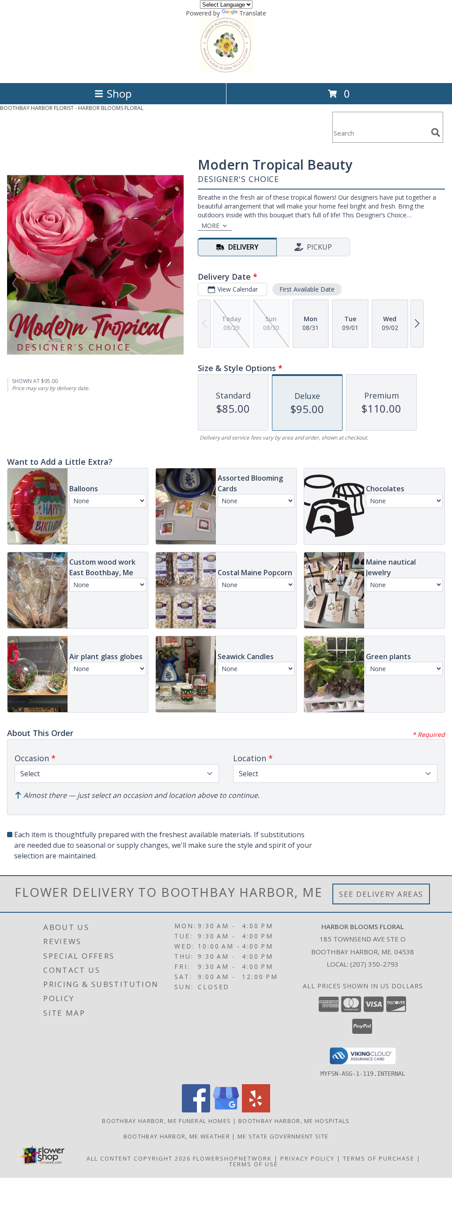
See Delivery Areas (381, 894)
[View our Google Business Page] (226, 1110)
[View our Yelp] (256, 1110)
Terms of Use (253, 1164)
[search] (436, 132)
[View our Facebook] (196, 1110)
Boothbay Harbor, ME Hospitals (294, 1121)
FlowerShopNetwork (232, 1158)
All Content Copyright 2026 (139, 1158)
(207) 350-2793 (374, 964)
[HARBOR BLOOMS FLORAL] (226, 70)
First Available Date (307, 289)
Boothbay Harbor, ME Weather (177, 1136)
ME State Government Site (282, 1136)
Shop (119, 93)
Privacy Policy (307, 1158)
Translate (252, 13)
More (210, 225)
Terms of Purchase (378, 1158)
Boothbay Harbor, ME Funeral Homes (166, 1121)
